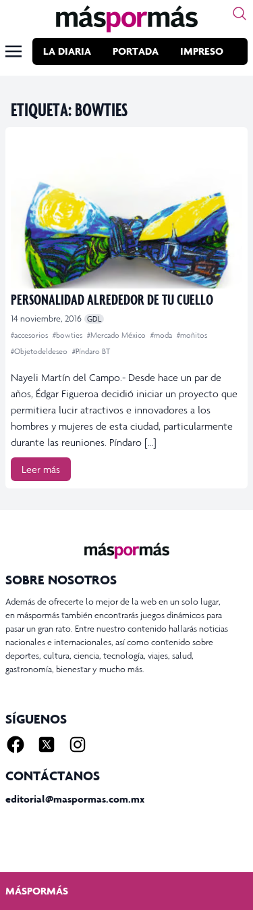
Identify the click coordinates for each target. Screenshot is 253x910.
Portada (136, 51)
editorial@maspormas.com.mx (74, 798)
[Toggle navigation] (13, 51)
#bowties (68, 335)
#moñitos (192, 335)
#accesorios (30, 335)
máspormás (36, 890)
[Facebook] (15, 744)
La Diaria (67, 51)
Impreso (201, 51)
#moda (162, 335)
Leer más (41, 469)
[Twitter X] (46, 744)
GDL (94, 319)
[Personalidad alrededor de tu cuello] (126, 210)
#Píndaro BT (91, 351)
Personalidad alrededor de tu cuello (112, 299)
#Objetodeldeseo (40, 351)
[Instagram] (77, 744)
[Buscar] (239, 13)
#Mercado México (117, 335)
